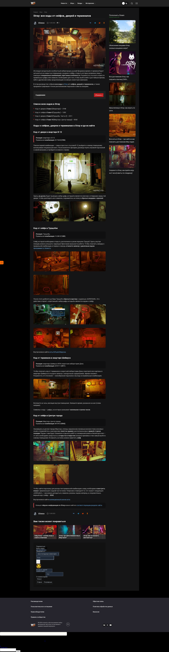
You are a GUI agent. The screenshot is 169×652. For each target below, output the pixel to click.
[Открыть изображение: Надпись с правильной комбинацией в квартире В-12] (51, 211)
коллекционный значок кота (59, 499)
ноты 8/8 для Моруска (57, 352)
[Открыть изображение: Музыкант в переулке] (51, 261)
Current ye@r (40, 574)
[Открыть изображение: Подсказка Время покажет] (88, 389)
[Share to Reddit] (99, 22)
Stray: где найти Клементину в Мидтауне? (69, 536)
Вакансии (96, 612)
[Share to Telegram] (94, 22)
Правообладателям (37, 612)
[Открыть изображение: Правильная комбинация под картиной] (88, 338)
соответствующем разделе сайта (89, 505)
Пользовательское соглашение (41, 606)
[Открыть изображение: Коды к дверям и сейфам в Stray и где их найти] (69, 48)
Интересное (90, 3)
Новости (64, 3)
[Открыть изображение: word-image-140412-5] (51, 451)
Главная (35, 12)
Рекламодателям (37, 601)
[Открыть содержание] (136, 3)
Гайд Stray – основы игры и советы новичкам (44, 536)
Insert (18, 651)
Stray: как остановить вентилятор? (91, 536)
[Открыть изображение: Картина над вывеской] (51, 338)
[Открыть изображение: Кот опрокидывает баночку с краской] (88, 211)
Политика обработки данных (103, 606)
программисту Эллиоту (42, 248)
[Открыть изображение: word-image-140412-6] (88, 451)
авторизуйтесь (41, 550)
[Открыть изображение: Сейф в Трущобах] (51, 285)
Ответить (4, 647)
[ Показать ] (98, 95)
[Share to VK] (90, 22)
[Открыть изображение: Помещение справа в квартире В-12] (69, 173)
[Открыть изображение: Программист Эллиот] (51, 314)
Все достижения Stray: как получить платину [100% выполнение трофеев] (119, 79)
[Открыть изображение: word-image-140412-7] (51, 474)
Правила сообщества (38, 617)
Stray (45, 12)
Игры (72, 3)
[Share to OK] (104, 22)
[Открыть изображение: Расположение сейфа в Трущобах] (88, 261)
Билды (80, 3)
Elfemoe (41, 23)
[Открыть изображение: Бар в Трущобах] (88, 314)
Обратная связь (98, 601)
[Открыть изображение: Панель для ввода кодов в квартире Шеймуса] (51, 389)
